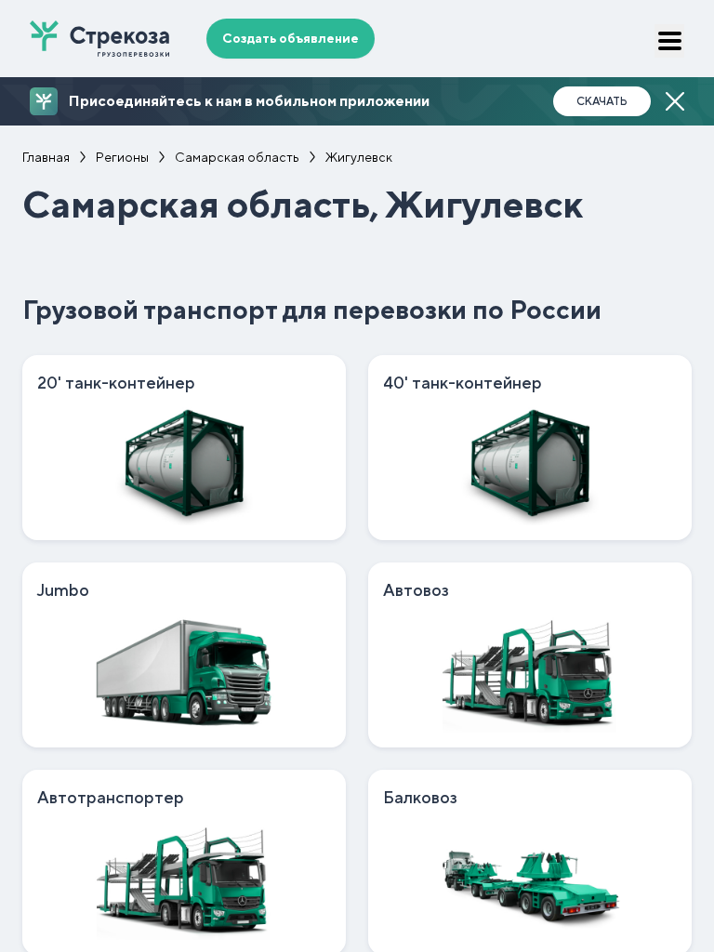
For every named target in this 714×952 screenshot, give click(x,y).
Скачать (602, 101)
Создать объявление (290, 38)
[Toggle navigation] (669, 41)
